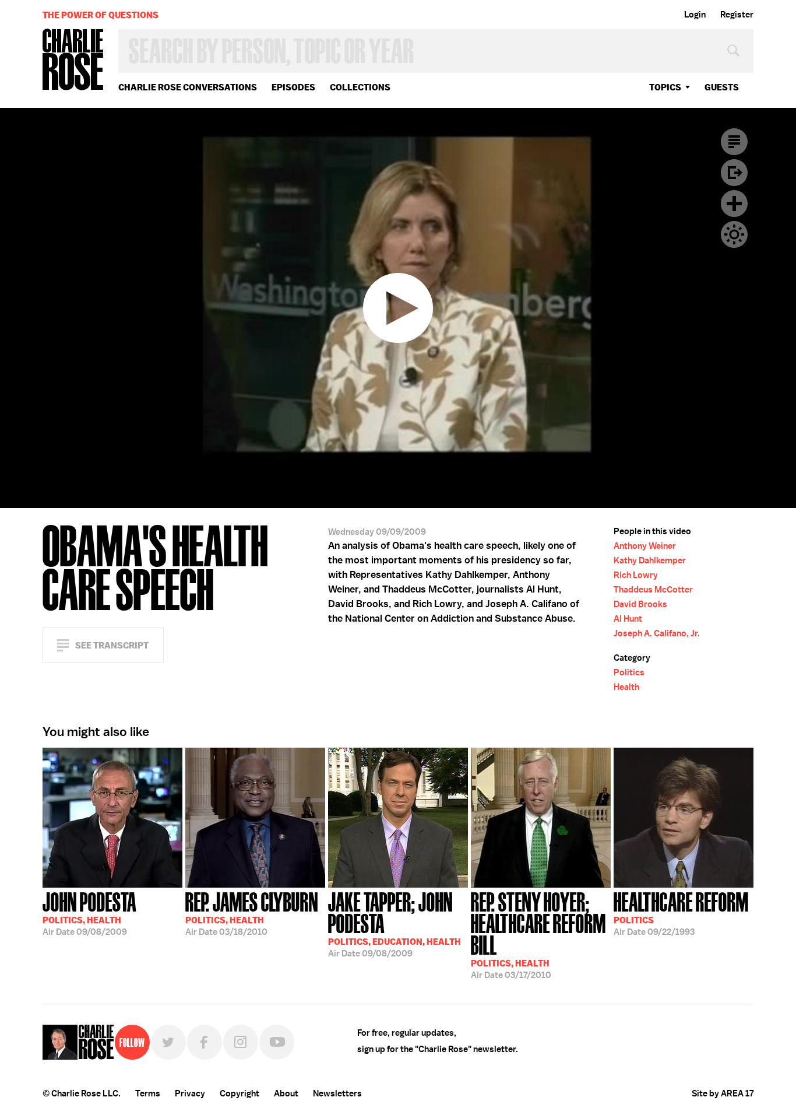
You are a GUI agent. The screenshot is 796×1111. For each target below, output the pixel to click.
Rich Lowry (636, 575)
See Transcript (112, 645)
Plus (734, 203)
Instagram (240, 1042)
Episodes (293, 87)
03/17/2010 (538, 934)
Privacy (190, 1093)
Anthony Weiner (645, 546)
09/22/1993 (681, 913)
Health (626, 687)
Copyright (239, 1093)
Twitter (168, 1042)
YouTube (276, 1042)
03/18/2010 (251, 913)
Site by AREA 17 (722, 1093)
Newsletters (337, 1093)
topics (665, 87)
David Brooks (640, 604)
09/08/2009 (89, 913)
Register (736, 14)
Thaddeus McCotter (653, 589)
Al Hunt (628, 619)
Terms (147, 1093)
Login (695, 14)
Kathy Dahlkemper (650, 560)
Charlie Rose (73, 60)
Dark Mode (734, 234)
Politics (629, 672)
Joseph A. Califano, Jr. (657, 633)
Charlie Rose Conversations (187, 87)
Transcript (734, 141)
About (286, 1093)
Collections (360, 87)
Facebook (204, 1042)
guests (722, 87)
